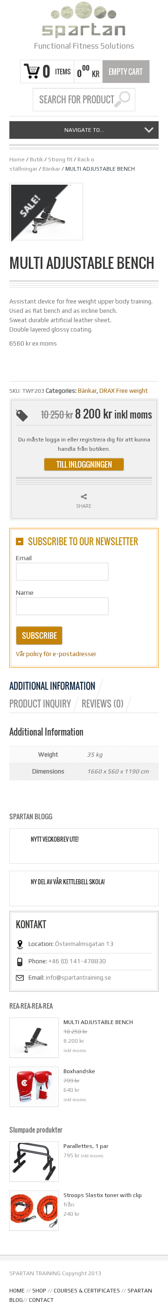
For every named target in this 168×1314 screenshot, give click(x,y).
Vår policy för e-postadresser (56, 653)
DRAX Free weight (123, 390)
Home (17, 159)
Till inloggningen (84, 464)
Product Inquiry (40, 704)
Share (83, 506)
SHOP (39, 1290)
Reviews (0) (103, 704)
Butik (36, 159)
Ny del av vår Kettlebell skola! (68, 882)
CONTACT (41, 1300)
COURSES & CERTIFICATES (87, 1290)
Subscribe (39, 635)
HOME (17, 1290)
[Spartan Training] (84, 20)
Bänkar (51, 169)
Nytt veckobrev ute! (54, 839)
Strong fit (60, 159)
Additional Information (52, 686)
